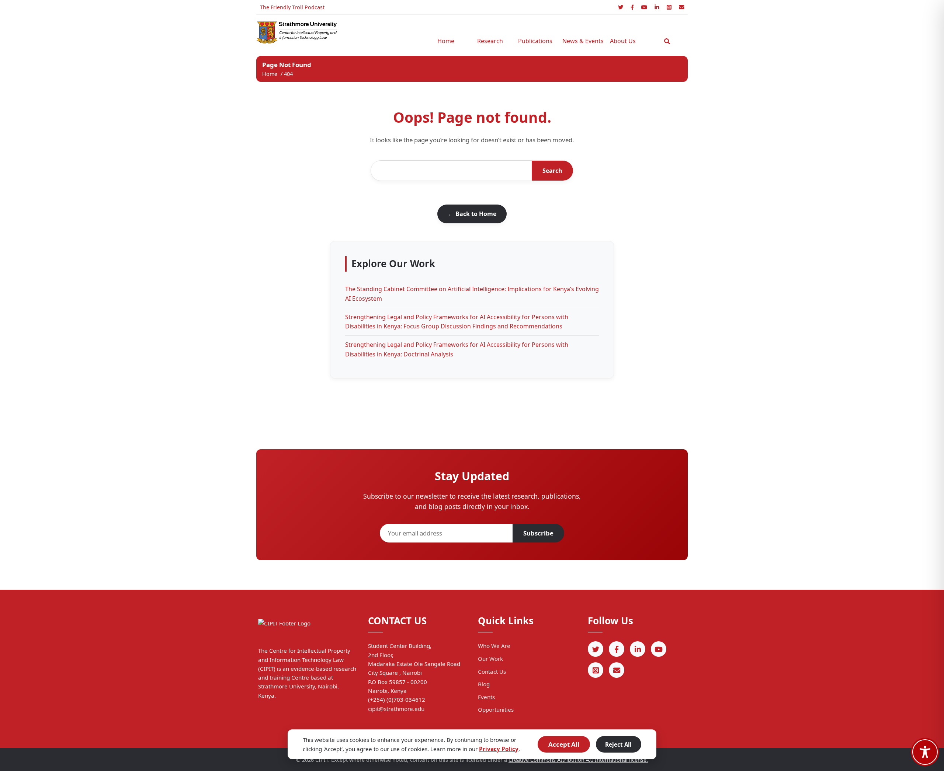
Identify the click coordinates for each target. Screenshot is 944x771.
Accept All (563, 744)
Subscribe (538, 533)
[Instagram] (669, 7)
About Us (623, 41)
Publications (535, 41)
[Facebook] (632, 7)
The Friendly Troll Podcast (292, 7)
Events (486, 697)
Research (490, 41)
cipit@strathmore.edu (396, 708)
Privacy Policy (498, 749)
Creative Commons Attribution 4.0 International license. (578, 759)
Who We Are (494, 645)
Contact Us (492, 671)
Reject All (618, 744)
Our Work (490, 658)
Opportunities (496, 709)
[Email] (681, 7)
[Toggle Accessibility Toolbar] (925, 752)
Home (445, 41)
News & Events (580, 41)
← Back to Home (472, 214)
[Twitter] (620, 7)
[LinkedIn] (657, 7)
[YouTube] (644, 7)
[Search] (667, 41)
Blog (484, 684)
